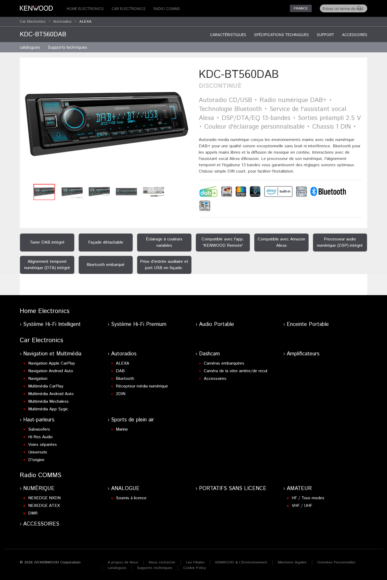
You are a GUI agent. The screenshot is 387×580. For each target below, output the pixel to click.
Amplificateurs (303, 354)
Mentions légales (292, 562)
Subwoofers (39, 429)
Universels (37, 452)
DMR (33, 513)
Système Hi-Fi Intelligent (52, 324)
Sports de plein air (132, 420)
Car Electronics (129, 8)
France (301, 8)
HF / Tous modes (308, 498)
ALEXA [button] (85, 21)
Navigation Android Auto (50, 371)
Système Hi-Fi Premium (138, 324)
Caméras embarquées (224, 363)
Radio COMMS (166, 8)
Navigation (37, 379)
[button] (106, 124)
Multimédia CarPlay (45, 386)
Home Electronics (85, 8)
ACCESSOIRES (41, 524)
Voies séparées (42, 445)
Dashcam (209, 354)
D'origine (36, 460)
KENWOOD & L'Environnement (241, 562)
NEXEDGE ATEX (44, 506)
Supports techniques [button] (67, 47)
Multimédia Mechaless (48, 402)
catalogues (30, 47)
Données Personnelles (336, 562)
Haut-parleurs (38, 420)
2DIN (120, 394)
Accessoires (354, 34)
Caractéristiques (228, 34)
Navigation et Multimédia (52, 354)
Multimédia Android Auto (51, 394)
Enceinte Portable (308, 324)
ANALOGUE (125, 488)
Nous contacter (162, 562)
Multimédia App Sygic (48, 409)
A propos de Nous (123, 562)
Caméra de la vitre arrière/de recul (235, 371)
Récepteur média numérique (142, 386)
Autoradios (62, 21)
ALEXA (122, 363)
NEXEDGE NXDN (44, 498)
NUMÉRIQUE (38, 488)
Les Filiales (195, 562)
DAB (120, 371)
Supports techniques (154, 568)
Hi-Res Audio (40, 437)
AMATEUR (299, 488)
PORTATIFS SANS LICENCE (232, 488)
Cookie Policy (194, 568)
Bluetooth (125, 379)
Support (325, 34)
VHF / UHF (302, 506)
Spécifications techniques (281, 34)
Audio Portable (216, 324)
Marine (122, 429)
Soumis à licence (131, 498)
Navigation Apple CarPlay (51, 363)
